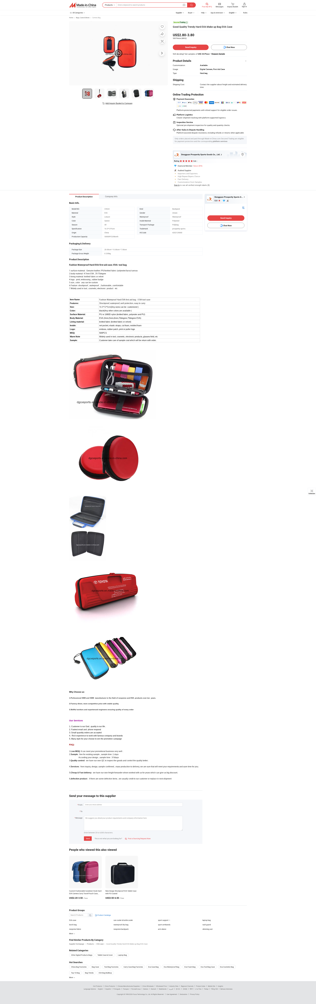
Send (88, 838)
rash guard (206, 924)
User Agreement (172, 994)
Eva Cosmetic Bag (227, 967)
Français (126, 989)
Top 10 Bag (75, 973)
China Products (110, 986)
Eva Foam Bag (190, 967)
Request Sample (218, 54)
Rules (245, 12)
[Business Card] (243, 207)
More (71, 977)
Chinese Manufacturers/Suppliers (129, 986)
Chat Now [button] (230, 47)
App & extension (217, 12)
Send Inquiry (190, 47)
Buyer (190, 12)
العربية (171, 989)
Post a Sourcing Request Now (138, 838)
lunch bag (73, 924)
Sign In (177, 185)
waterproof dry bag (121, 924)
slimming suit (207, 929)
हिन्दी (191, 989)
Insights (220, 986)
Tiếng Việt (214, 989)
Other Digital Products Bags (81, 955)
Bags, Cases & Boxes (82, 18)
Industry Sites (173, 986)
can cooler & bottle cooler (123, 920)
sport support (163, 920)
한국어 (178, 989)
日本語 (185, 989)
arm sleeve (162, 929)
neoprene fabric (75, 929)
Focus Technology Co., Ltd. (142, 994)
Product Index (200, 986)
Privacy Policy (194, 994)
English (100, 989)
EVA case (72, 920)
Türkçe (206, 989)
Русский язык (136, 989)
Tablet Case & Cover (105, 955)
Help (203, 12)
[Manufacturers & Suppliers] (82, 5)
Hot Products (97, 986)
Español (108, 989)
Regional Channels (187, 986)
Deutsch (153, 989)
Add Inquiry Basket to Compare (118, 103)
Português (116, 989)
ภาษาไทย (198, 989)
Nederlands (163, 989)
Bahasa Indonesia (226, 989)
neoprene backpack (121, 929)
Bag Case (95, 967)
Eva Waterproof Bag (171, 967)
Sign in (244, 6)
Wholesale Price (161, 986)
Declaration (183, 994)
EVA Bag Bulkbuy (105, 973)
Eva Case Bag (153, 967)
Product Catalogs (104, 915)
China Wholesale (148, 986)
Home (71, 18)
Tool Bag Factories (111, 967)
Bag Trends (89, 973)
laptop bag (206, 920)
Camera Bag (96, 18)
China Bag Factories (79, 967)
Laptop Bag (122, 955)
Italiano (145, 989)
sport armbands (164, 924)
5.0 (216, 200)
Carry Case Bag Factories (133, 967)
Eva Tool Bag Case (208, 967)
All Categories (77, 12)
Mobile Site (211, 986)
